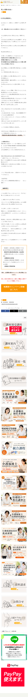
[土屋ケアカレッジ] (7, 2)
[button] (5, 311)
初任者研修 (5, 302)
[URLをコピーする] (23, 311)
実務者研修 (11, 302)
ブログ (4, 300)
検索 (25, 317)
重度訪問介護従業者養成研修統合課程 (10, 304)
